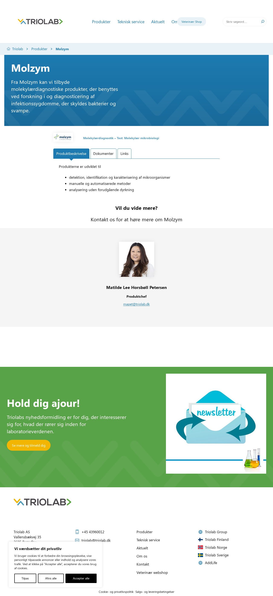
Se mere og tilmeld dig (28, 445)
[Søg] (262, 21)
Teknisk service (148, 539)
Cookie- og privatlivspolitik (116, 592)
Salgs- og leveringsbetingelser (154, 592)
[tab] (71, 154)
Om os (141, 556)
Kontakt (142, 564)
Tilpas (25, 578)
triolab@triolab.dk (95, 540)
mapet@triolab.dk (136, 304)
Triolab (17, 48)
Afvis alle (51, 578)
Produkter (39, 48)
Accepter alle (81, 578)
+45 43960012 (92, 531)
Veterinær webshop (152, 572)
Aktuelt (142, 548)
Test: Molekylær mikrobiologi (138, 138)
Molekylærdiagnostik (98, 138)
